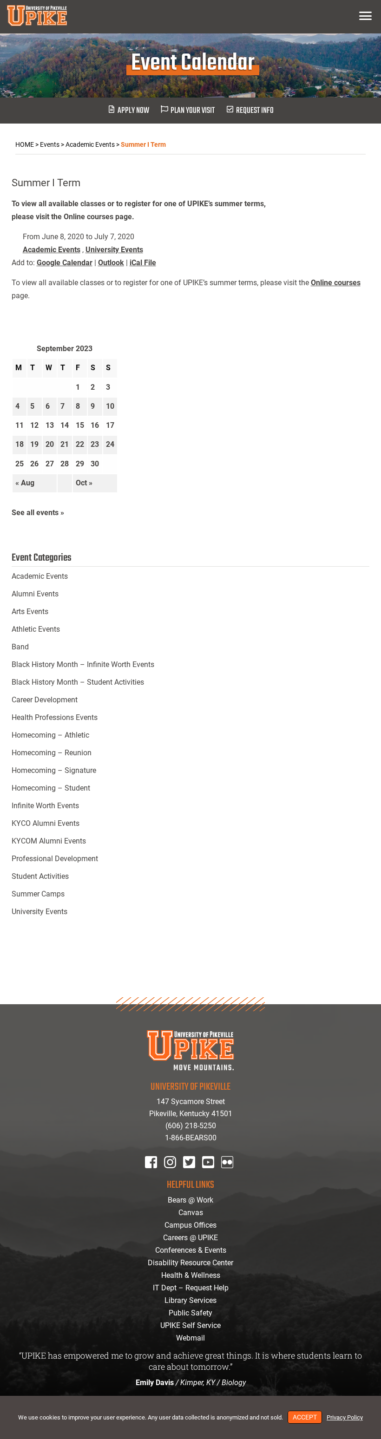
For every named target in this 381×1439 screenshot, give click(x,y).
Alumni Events (35, 593)
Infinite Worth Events (45, 805)
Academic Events (51, 249)
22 (80, 444)
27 (50, 463)
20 (50, 444)
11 (19, 425)
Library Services (190, 1300)
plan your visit (193, 111)
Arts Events (30, 611)
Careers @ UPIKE (190, 1237)
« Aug (24, 482)
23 (95, 444)
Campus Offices (190, 1225)
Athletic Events (36, 629)
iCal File (143, 262)
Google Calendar (64, 262)
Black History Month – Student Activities (78, 682)
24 (110, 444)
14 (64, 425)
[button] (365, 15)
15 (80, 425)
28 (64, 463)
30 (95, 463)
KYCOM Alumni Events (49, 841)
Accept (305, 1417)
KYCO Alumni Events (45, 823)
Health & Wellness (190, 1275)
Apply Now (133, 111)
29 (80, 463)
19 (34, 444)
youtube (214, 1174)
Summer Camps (38, 894)
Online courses (336, 282)
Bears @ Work (190, 1200)
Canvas (190, 1212)
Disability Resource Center (190, 1262)
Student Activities (40, 876)
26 (34, 463)
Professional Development (55, 858)
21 (64, 444)
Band (20, 646)
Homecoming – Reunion (52, 752)
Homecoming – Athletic (50, 735)
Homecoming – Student (51, 788)
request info (255, 111)
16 (95, 425)
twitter (192, 1174)
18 (19, 444)
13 (50, 425)
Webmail (190, 1338)
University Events (114, 249)
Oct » (84, 482)
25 (19, 463)
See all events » (38, 512)
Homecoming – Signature (54, 770)
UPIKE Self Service (190, 1325)
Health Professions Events (55, 717)
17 (110, 425)
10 (110, 406)
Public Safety (190, 1312)
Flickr (229, 1174)
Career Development (45, 699)
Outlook (111, 262)
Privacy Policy (345, 1417)
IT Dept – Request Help (191, 1287)
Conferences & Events (190, 1250)
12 (34, 425)
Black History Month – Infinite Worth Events (83, 664)
